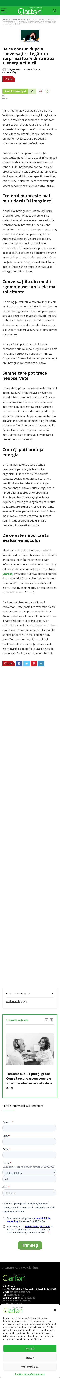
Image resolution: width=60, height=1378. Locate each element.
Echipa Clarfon (14, 69)
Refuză (30, 1357)
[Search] (55, 10)
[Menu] (4, 10)
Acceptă (30, 1348)
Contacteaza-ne (12, 1303)
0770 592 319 (28, 1297)
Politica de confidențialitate (30, 1374)
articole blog (20, 19)
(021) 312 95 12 (15, 1294)
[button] (55, 1310)
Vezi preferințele (30, 1366)
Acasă (6, 19)
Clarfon (7, 574)
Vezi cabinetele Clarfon (16, 1300)
